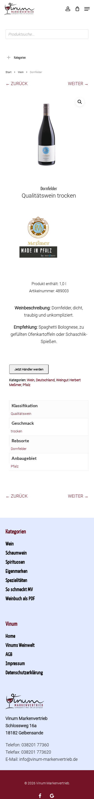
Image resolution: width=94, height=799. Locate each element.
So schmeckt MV (19, 589)
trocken (16, 431)
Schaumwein (16, 552)
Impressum (15, 663)
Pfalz (26, 385)
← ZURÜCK (16, 83)
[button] (87, 8)
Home (10, 636)
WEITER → (78, 83)
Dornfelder (19, 449)
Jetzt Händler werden (28, 369)
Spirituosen (15, 562)
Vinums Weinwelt (20, 645)
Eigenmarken (16, 571)
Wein (21, 72)
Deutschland (45, 380)
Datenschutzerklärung (24, 672)
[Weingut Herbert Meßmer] (38, 245)
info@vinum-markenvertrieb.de (48, 759)
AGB (9, 654)
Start (9, 72)
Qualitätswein (21, 414)
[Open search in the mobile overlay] (47, 34)
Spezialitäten (16, 580)
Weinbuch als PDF (20, 598)
